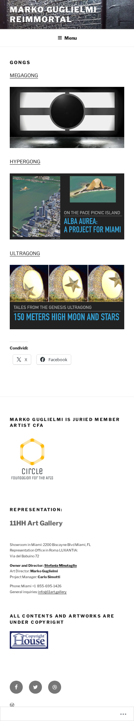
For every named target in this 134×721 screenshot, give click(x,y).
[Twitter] (35, 687)
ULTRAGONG (25, 253)
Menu (70, 38)
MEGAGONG (24, 75)
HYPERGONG (25, 162)
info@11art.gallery (52, 592)
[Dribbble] (54, 687)
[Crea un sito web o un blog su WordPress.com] (12, 705)
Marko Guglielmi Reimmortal (53, 14)
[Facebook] (16, 687)
